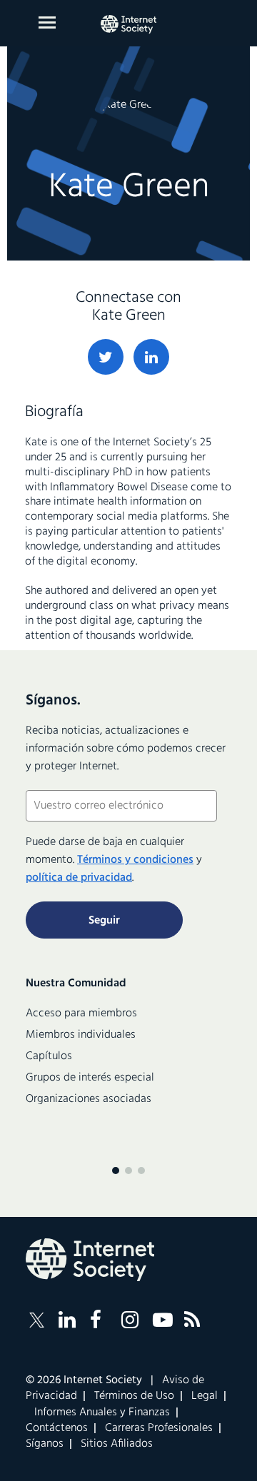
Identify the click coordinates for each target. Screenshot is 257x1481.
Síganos (45, 1444)
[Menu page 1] (115, 1170)
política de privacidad (79, 878)
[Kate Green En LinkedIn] (151, 357)
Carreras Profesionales (159, 1428)
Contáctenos (57, 1428)
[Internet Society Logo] (90, 1259)
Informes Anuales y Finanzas (102, 1412)
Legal (204, 1396)
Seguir (104, 920)
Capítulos (49, 1056)
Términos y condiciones (135, 860)
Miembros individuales (81, 1035)
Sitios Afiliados (117, 1444)
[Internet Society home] (128, 24)
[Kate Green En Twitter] (106, 357)
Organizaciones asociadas (88, 1099)
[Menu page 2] (128, 1170)
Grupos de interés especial (90, 1077)
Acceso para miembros (81, 1013)
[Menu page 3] (141, 1170)
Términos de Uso (134, 1396)
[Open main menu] (47, 22)
